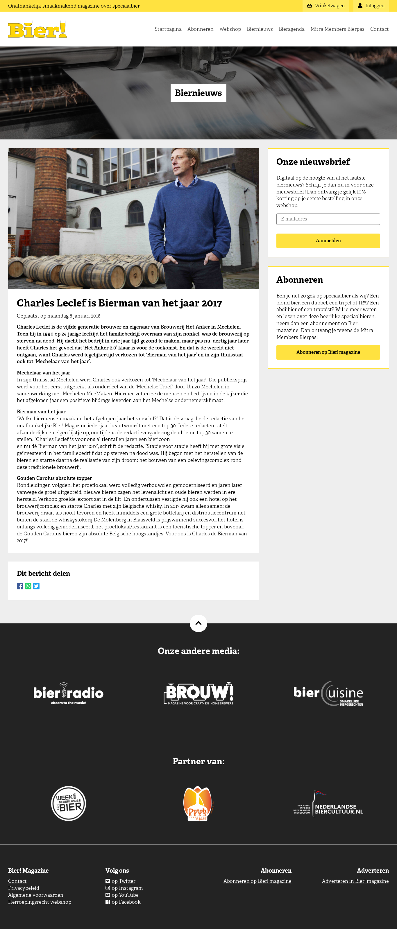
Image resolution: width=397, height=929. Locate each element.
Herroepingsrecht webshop (39, 902)
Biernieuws (260, 29)
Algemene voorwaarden (35, 895)
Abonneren (200, 29)
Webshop (230, 29)
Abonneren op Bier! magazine (328, 352)
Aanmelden (328, 241)
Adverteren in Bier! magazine (355, 881)
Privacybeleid (23, 888)
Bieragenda (292, 29)
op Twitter (123, 881)
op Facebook (126, 902)
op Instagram (127, 888)
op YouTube (125, 895)
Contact (379, 29)
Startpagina (168, 29)
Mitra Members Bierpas (337, 29)
